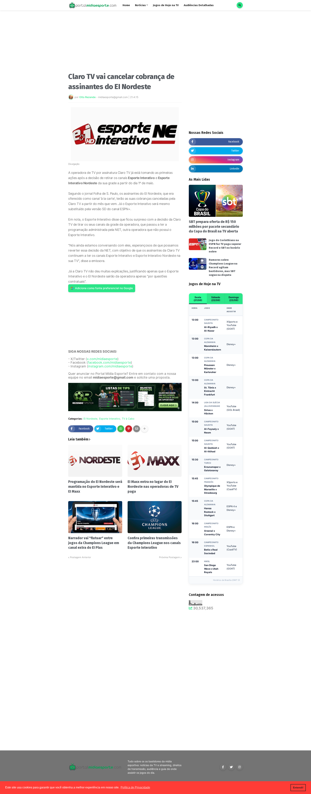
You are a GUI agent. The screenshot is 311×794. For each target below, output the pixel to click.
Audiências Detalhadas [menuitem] (199, 5)
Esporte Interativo (109, 418)
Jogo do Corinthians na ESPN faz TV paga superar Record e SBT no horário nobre (225, 246)
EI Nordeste (90, 418)
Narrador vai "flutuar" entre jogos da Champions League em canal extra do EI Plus (93, 543)
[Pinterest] (128, 428)
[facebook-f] (223, 767)
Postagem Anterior (80, 557)
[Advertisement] (125, 43)
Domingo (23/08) (234, 299)
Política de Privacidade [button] (135, 787)
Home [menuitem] (126, 5)
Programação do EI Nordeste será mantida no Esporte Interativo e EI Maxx (95, 486)
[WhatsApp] (120, 428)
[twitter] (231, 767)
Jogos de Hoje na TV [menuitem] (166, 5)
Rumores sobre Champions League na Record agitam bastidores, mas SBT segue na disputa (223, 267)
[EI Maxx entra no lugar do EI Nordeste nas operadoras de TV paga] (155, 461)
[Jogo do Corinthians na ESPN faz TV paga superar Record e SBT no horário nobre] (197, 244)
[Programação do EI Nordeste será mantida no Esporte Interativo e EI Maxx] (95, 461)
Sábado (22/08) (215, 299)
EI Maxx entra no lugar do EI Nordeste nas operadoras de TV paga (153, 486)
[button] (240, 5)
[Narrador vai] (95, 517)
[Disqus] (125, 604)
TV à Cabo (128, 418)
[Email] (136, 428)
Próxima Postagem (169, 557)
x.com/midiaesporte (102, 359)
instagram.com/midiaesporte (110, 366)
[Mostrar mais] (144, 428)
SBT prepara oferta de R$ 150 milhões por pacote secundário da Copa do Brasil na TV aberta (214, 226)
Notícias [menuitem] (140, 5)
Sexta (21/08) (198, 299)
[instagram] (239, 767)
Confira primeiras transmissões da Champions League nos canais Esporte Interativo (154, 543)
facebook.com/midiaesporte (109, 362)
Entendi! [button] (298, 787)
